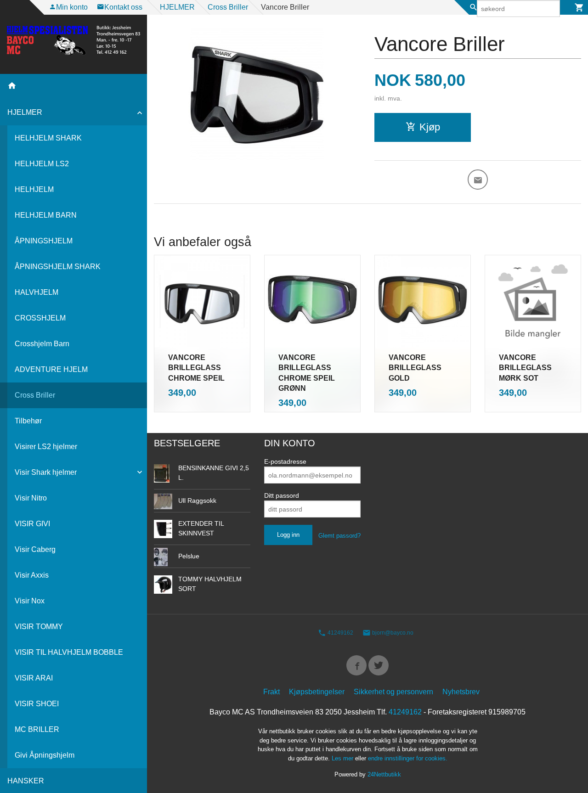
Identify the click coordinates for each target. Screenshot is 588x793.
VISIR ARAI (34, 678)
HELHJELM (34, 189)
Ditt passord (281, 495)
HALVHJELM (36, 292)
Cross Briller (35, 395)
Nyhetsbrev (461, 692)
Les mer (343, 758)
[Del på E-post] (478, 179)
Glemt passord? (339, 535)
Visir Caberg (35, 549)
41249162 (339, 633)
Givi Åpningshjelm (44, 755)
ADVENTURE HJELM (51, 369)
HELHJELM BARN (46, 215)
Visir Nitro (31, 498)
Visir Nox (30, 601)
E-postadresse (285, 461)
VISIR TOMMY (39, 626)
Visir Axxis (32, 575)
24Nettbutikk (384, 774)
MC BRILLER (37, 729)
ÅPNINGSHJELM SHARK (58, 266)
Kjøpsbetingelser (317, 692)
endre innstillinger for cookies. (407, 758)
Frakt (271, 692)
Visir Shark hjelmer (46, 472)
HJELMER (24, 112)
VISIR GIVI (32, 524)
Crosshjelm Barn (42, 344)
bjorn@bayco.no (392, 633)
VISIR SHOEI (37, 704)
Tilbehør (28, 421)
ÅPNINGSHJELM (44, 241)
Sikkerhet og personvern (393, 692)
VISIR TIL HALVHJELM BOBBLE (69, 652)
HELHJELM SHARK (48, 138)
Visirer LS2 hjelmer (46, 446)
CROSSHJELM (40, 318)
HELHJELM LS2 (42, 164)
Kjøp (429, 127)
